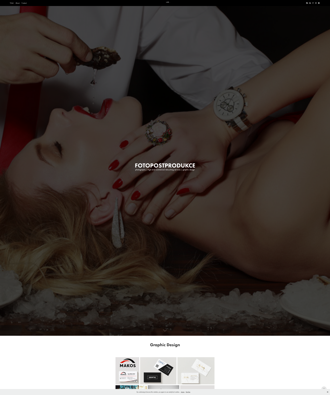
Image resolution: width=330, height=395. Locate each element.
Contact (24, 3)
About (18, 3)
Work (11, 3)
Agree (183, 392)
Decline (188, 392)
